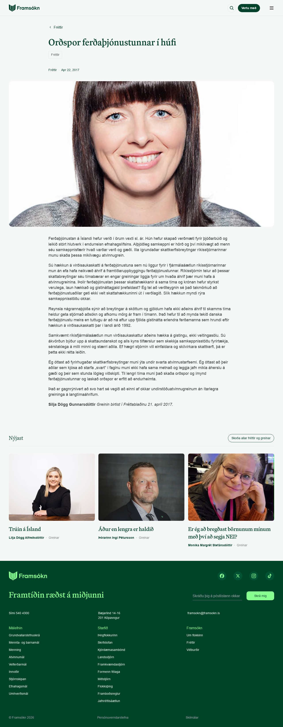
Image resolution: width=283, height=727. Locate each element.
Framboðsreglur (109, 693)
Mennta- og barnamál (24, 642)
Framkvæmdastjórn (111, 664)
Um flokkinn (195, 635)
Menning (15, 650)
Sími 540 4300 (19, 613)
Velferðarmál (18, 664)
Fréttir (191, 642)
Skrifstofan (105, 642)
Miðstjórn (104, 679)
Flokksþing (105, 686)
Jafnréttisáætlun (109, 701)
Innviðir (14, 671)
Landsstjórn (106, 657)
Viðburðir (193, 650)
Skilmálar (192, 717)
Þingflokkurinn (107, 635)
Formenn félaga (109, 671)
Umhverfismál (18, 693)
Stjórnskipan (17, 679)
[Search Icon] (231, 8)
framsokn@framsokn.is (203, 613)
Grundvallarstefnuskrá (24, 635)
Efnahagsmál (18, 686)
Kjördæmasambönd (111, 650)
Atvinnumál (16, 657)
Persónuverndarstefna (112, 717)
